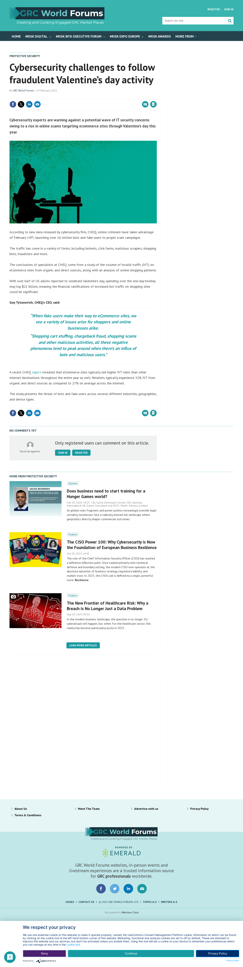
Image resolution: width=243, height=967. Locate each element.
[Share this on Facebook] (12, 104)
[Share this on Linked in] (29, 104)
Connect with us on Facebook (101, 889)
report (37, 372)
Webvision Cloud (130, 912)
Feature (72, 534)
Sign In (229, 9)
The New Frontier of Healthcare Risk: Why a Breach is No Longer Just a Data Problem (107, 605)
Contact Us (86, 902)
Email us (142, 889)
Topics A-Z (150, 902)
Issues (70, 902)
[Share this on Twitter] (21, 104)
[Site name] (56, 23)
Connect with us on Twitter (115, 889)
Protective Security (24, 56)
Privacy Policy (199, 809)
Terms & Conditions (27, 815)
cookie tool (73, 944)
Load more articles (83, 645)
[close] (156, 96)
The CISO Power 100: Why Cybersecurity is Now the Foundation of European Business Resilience (112, 544)
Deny (44, 953)
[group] (185, 36)
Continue (131, 953)
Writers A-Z (169, 902)
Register (213, 9)
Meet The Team (89, 809)
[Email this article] (37, 104)
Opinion (72, 483)
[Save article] (153, 104)
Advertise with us (146, 809)
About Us (20, 809)
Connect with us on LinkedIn (128, 889)
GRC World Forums (23, 90)
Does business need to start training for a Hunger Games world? (106, 493)
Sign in (109, 96)
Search (230, 21)
